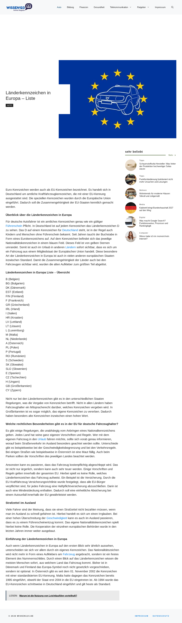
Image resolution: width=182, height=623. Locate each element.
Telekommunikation (119, 7)
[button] (172, 7)
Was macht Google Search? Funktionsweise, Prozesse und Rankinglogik (153, 223)
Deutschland (70, 230)
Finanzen (83, 7)
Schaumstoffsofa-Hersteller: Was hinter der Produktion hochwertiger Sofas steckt (157, 166)
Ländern (71, 247)
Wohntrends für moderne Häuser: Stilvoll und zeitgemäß (154, 194)
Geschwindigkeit (56, 518)
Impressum (160, 7)
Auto (59, 7)
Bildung (70, 7)
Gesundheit (99, 7)
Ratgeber (141, 7)
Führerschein (14, 225)
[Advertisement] (85, 34)
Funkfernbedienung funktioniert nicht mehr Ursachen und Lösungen (156, 180)
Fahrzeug (69, 554)
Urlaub (42, 439)
